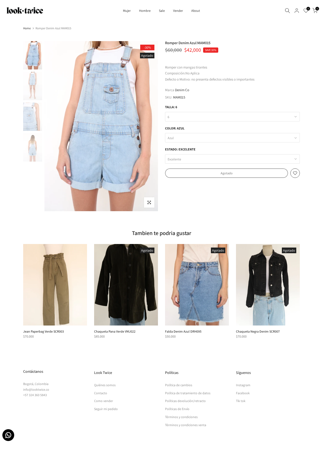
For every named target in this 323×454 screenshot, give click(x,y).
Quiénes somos (105, 385)
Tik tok (240, 401)
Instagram (243, 385)
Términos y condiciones (181, 417)
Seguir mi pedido (106, 409)
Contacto (100, 393)
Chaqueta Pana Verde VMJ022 (114, 331)
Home (27, 28)
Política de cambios (178, 385)
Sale (162, 11)
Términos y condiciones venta (185, 425)
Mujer (127, 11)
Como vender (103, 401)
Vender (178, 11)
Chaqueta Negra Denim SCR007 (258, 331)
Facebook (243, 393)
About (195, 11)
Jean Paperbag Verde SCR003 (43, 331)
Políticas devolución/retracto (185, 401)
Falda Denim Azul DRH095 (183, 331)
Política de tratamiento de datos (187, 393)
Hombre (145, 11)
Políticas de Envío (177, 409)
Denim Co (182, 90)
